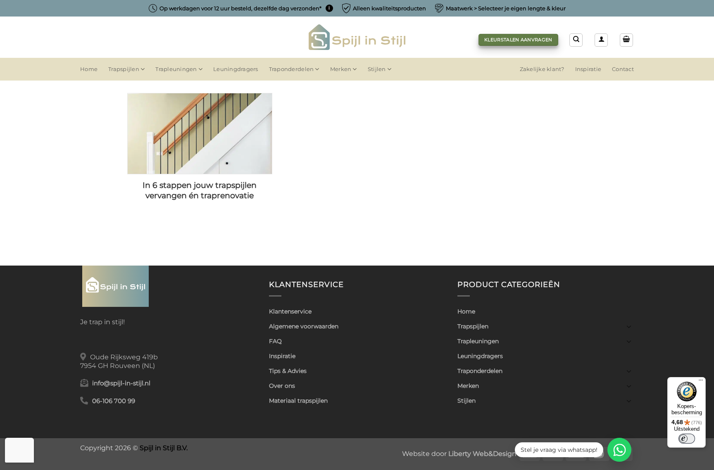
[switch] (686, 439)
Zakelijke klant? (542, 69)
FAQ (275, 341)
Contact (623, 69)
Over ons (282, 385)
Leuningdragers (235, 69)
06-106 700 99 (113, 401)
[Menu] (701, 382)
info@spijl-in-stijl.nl (121, 383)
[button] (601, 40)
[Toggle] (629, 326)
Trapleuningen (176, 69)
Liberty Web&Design (482, 453)
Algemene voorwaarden (303, 326)
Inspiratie (588, 69)
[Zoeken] (576, 40)
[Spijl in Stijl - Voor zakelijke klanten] (357, 36)
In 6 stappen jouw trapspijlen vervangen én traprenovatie (200, 190)
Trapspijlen (123, 69)
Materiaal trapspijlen (298, 400)
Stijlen (377, 69)
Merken (341, 69)
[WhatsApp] (619, 450)
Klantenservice (290, 311)
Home (89, 69)
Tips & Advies (288, 371)
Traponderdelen (291, 69)
